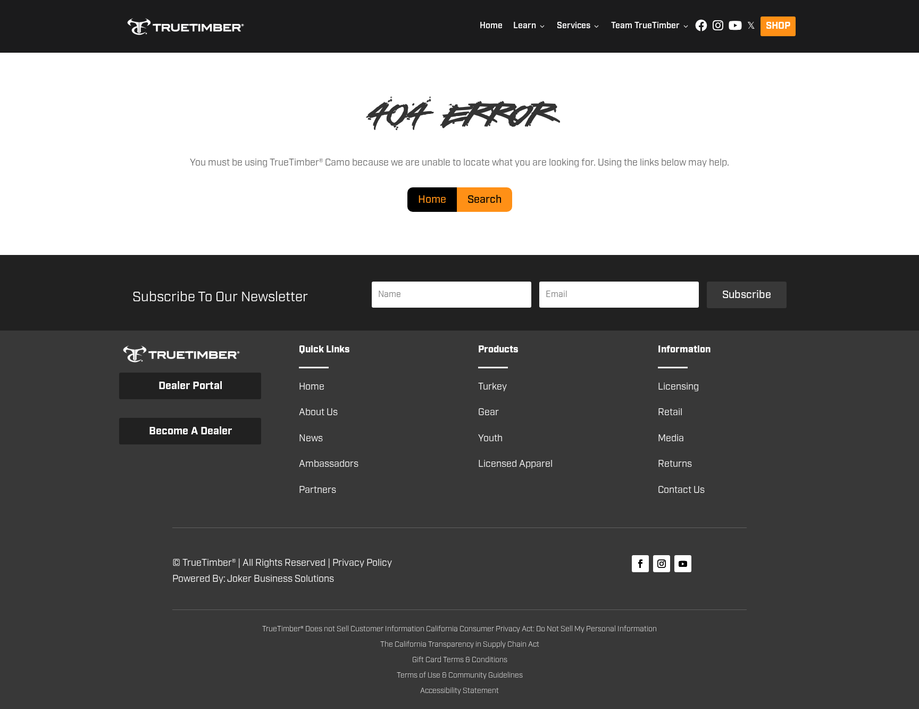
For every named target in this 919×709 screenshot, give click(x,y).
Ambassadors (328, 464)
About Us (318, 412)
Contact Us (681, 490)
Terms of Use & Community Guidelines (460, 675)
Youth (490, 438)
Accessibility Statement (459, 691)
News (311, 438)
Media (671, 438)
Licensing (678, 387)
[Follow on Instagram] (661, 563)
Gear (488, 412)
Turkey (492, 387)
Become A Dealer (190, 431)
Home (491, 25)
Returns (675, 464)
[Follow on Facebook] (640, 563)
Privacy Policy (362, 563)
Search (484, 200)
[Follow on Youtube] (682, 563)
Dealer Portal (190, 386)
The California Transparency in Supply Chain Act (459, 644)
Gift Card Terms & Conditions (459, 660)
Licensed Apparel (515, 464)
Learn (529, 25)
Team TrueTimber (650, 25)
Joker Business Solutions (280, 579)
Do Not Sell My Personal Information (596, 629)
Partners (317, 490)
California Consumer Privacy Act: (481, 629)
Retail (670, 412)
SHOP (778, 26)
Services (578, 25)
